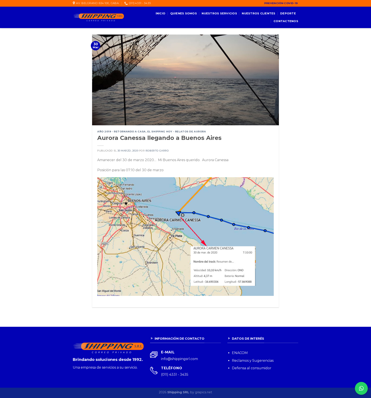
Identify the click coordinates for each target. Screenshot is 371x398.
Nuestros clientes (258, 13)
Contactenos (286, 21)
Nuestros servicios (219, 13)
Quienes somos (183, 13)
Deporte (288, 13)
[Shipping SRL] (98, 17)
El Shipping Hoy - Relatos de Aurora (176, 131)
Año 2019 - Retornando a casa (121, 131)
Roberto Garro (157, 150)
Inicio (161, 13)
